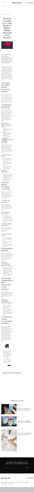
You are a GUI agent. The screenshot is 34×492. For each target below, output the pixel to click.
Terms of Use (11, 483)
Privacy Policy (4, 483)
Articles (10, 482)
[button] (1, 2)
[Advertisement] (7, 10)
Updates (27, 482)
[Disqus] (17, 386)
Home (6, 482)
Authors (18, 482)
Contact (22, 482)
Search (2, 482)
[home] (17, 3)
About (14, 482)
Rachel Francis (7, 349)
